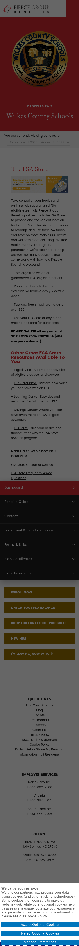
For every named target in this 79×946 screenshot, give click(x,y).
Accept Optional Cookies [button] (40, 924)
